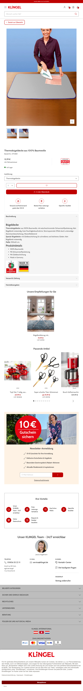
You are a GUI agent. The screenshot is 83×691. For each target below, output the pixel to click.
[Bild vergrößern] (72, 121)
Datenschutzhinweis (41, 480)
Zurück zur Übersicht (15, 22)
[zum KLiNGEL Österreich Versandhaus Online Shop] (36, 632)
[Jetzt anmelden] (57, 475)
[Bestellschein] (73, 7)
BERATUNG (6, 615)
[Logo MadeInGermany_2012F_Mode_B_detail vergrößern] (23, 266)
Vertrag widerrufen (63, 581)
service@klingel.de (40, 562)
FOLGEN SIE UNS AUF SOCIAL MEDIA (16, 621)
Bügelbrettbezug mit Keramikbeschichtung (40, 335)
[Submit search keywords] (76, 14)
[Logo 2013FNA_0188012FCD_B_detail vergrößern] (11, 267)
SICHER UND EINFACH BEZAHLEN (15, 595)
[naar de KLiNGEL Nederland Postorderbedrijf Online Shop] (47, 632)
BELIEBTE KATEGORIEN (11, 588)
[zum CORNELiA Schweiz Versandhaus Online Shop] (41, 632)
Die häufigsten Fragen (67, 567)
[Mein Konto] (65, 7)
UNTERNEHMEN (8, 608)
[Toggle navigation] (5, 7)
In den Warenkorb (42, 192)
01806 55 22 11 (13, 562)
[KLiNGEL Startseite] (14, 7)
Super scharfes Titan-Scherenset (46, 392)
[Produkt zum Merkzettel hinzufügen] (46, 185)
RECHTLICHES (7, 601)
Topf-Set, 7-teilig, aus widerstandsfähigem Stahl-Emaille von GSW (17, 392)
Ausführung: (8, 174)
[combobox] (41, 14)
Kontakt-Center (64, 562)
